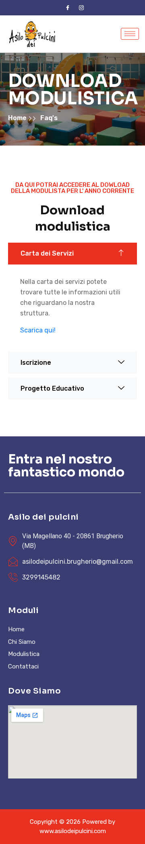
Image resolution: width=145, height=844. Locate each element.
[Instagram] (81, 8)
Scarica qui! (38, 330)
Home (18, 118)
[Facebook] (68, 8)
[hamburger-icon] (130, 34)
